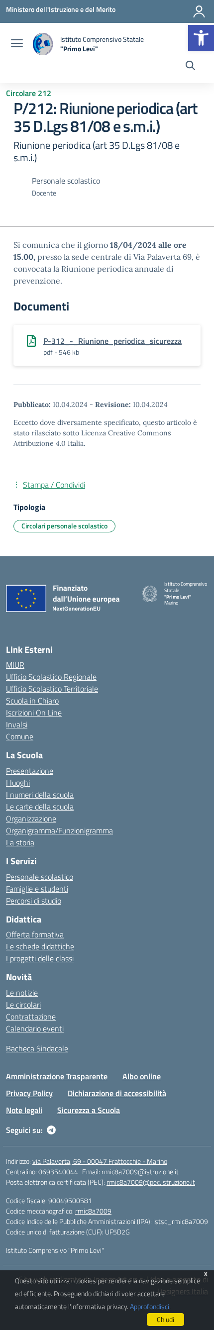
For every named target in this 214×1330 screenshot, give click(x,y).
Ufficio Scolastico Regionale (51, 677)
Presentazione (29, 771)
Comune (19, 736)
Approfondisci (149, 1306)
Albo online (141, 1076)
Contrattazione (31, 1017)
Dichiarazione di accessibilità (117, 1093)
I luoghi (18, 783)
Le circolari (23, 1005)
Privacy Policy (29, 1093)
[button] (201, 38)
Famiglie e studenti (37, 889)
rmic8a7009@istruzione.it (140, 1171)
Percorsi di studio (33, 901)
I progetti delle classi (40, 958)
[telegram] (51, 1129)
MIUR (15, 665)
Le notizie (22, 993)
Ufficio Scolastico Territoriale (52, 689)
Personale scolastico (39, 877)
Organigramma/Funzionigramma (59, 830)
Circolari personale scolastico (64, 525)
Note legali (24, 1110)
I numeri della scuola (40, 795)
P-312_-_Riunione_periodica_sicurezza (112, 341)
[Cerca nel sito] (190, 66)
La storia (20, 842)
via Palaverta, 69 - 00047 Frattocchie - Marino (99, 1161)
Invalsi (16, 724)
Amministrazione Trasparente (56, 1076)
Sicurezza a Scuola (88, 1110)
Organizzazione (31, 818)
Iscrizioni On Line (34, 712)
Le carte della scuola (40, 807)
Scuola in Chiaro (32, 701)
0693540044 (58, 1171)
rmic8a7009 (93, 1211)
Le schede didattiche (40, 946)
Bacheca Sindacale (37, 1048)
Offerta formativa (35, 934)
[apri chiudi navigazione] (17, 44)
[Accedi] (199, 11)
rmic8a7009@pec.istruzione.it (151, 1182)
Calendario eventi (35, 1028)
